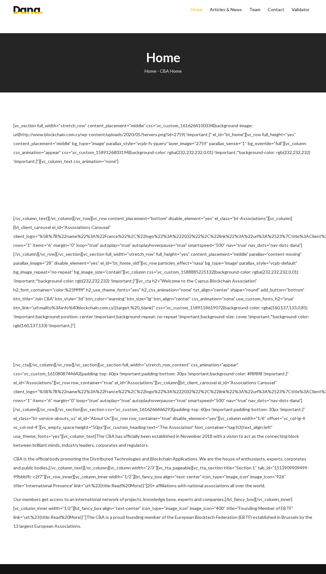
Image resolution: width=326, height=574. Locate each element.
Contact (276, 9)
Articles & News (226, 9)
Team (254, 9)
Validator (300, 9)
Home (196, 9)
